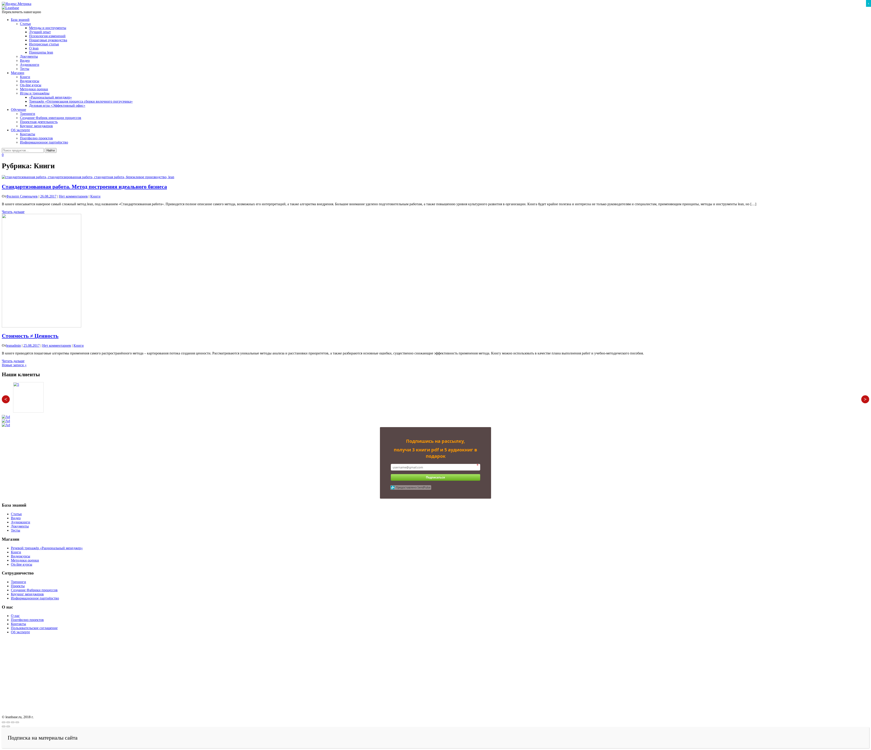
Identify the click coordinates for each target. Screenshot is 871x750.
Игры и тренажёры (34, 93)
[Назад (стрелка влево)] (3, 726)
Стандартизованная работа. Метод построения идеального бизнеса (84, 187)
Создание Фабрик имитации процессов (50, 118)
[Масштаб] (17, 722)
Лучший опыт (40, 32)
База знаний (20, 20)
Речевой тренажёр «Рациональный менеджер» (47, 548)
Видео (25, 60)
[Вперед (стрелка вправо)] (8, 726)
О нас (15, 616)
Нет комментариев (73, 196)
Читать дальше (13, 212)
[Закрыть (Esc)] (3, 722)
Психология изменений (47, 36)
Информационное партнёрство (44, 142)
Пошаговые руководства (48, 40)
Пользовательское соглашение (34, 628)
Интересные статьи (44, 44)
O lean (34, 48)
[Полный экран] (13, 722)
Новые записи (14, 365)
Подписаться (435, 477)
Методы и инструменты (47, 28)
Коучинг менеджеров (36, 126)
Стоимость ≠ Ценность (30, 336)
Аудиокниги (29, 65)
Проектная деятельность (39, 122)
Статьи (25, 24)
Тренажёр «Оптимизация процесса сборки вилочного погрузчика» (81, 101)
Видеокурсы (29, 81)
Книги (25, 77)
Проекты (18, 586)
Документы (29, 56)
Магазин (17, 73)
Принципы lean (41, 52)
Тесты (24, 69)
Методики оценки (34, 89)
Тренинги (27, 114)
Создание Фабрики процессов (34, 590)
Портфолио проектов (36, 138)
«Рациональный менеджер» (50, 97)
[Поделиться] (8, 722)
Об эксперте (20, 130)
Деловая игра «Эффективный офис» (57, 105)
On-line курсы (30, 85)
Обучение (18, 109)
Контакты (27, 134)
